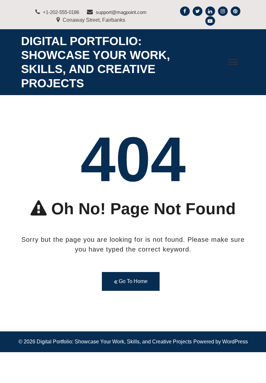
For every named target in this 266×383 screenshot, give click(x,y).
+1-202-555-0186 (60, 12)
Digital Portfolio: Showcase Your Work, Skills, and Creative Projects (114, 341)
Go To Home (132, 281)
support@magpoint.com (120, 12)
